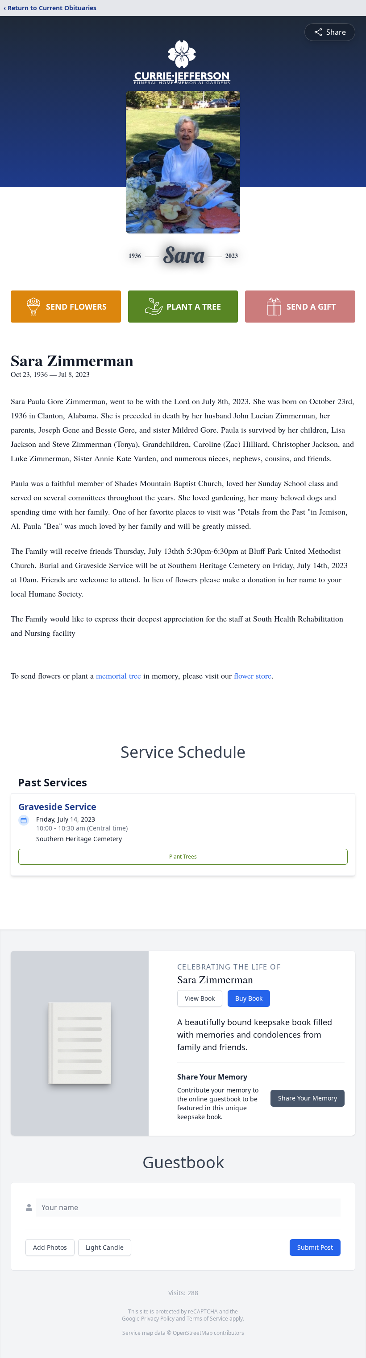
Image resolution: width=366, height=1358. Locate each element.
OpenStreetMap (192, 1333)
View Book (200, 998)
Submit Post (315, 1247)
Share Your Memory (307, 1098)
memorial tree (118, 675)
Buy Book (248, 998)
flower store (252, 675)
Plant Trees (183, 856)
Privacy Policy (158, 1318)
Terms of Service (207, 1318)
